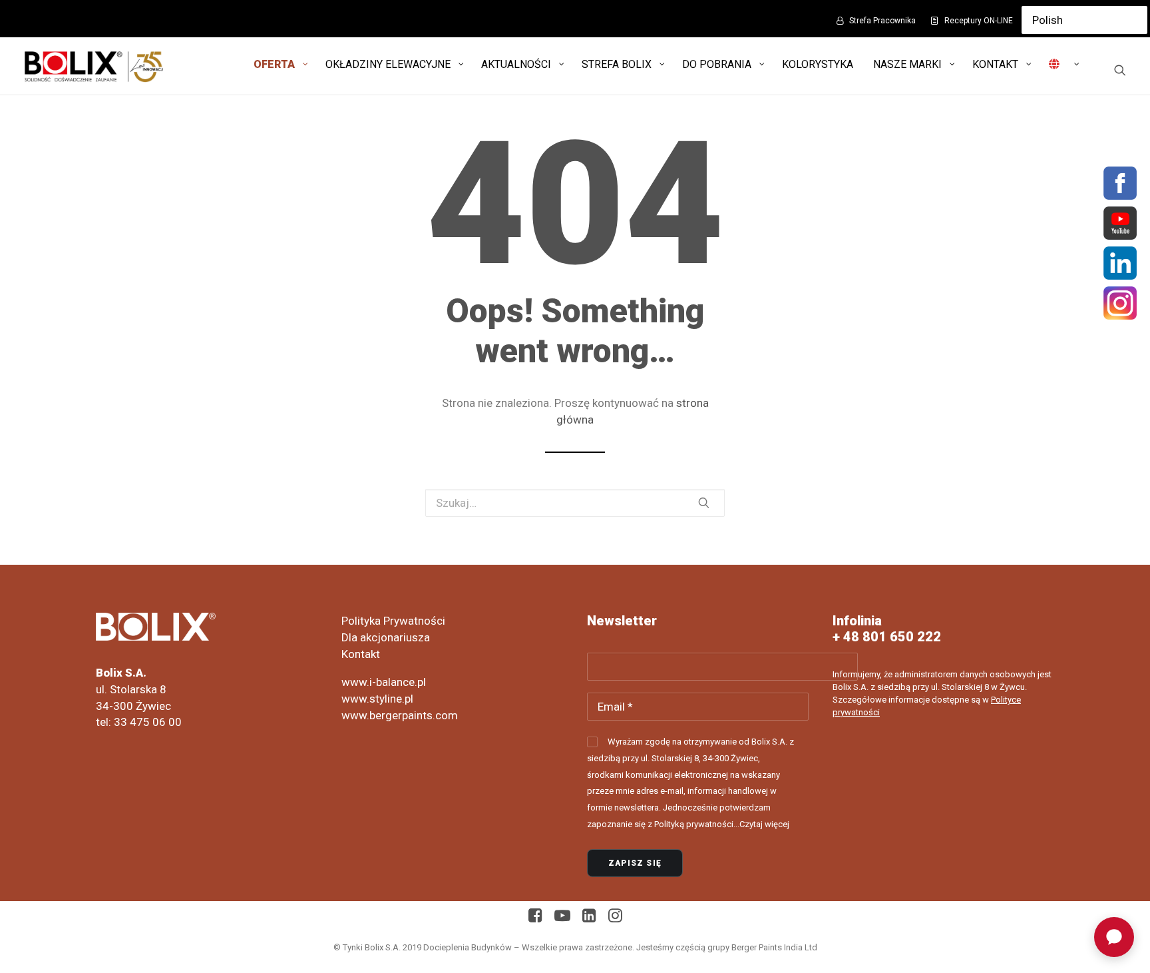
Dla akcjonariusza (385, 637)
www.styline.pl (377, 698)
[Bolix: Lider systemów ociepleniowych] (93, 66)
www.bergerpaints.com (399, 715)
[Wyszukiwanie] (1120, 70)
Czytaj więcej (764, 824)
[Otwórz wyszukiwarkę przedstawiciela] (1114, 937)
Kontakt (360, 654)
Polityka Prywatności (393, 620)
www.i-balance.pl (383, 682)
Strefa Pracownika (882, 20)
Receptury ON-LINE (978, 20)
